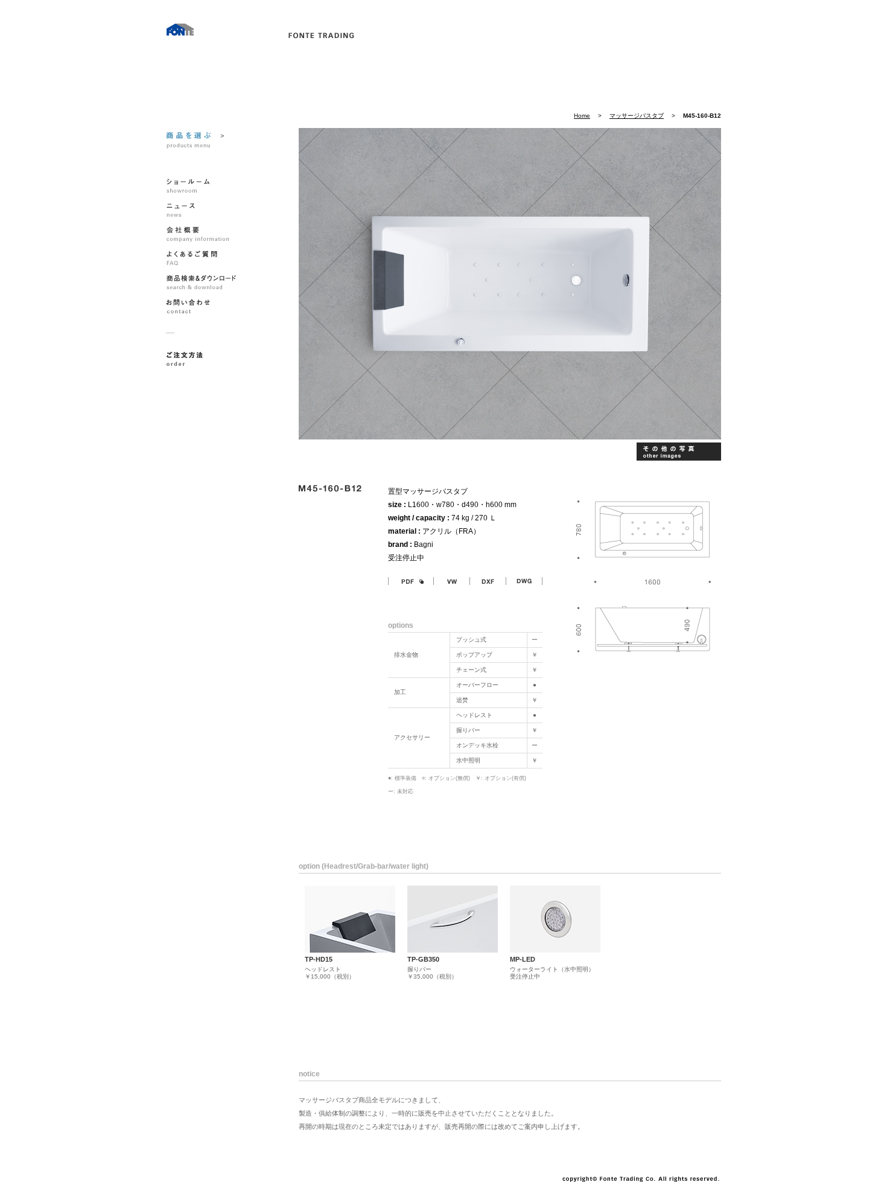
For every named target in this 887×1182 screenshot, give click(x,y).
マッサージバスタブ (636, 115)
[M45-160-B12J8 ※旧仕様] (677, 451)
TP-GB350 (423, 959)
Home (582, 115)
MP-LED (522, 959)
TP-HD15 (318, 959)
